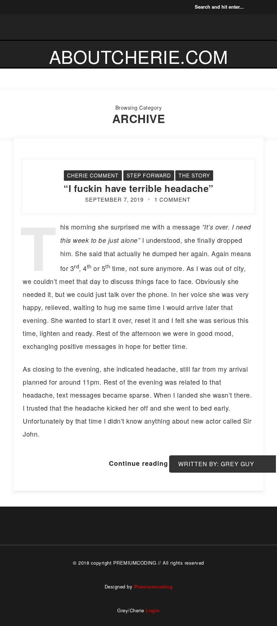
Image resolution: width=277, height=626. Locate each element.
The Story (194, 175)
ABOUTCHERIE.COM (138, 56)
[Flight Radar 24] (58, 7)
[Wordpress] (47, 7)
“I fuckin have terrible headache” (138, 188)
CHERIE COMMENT (93, 175)
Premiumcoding (153, 586)
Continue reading (138, 463)
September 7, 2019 (114, 199)
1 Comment (172, 199)
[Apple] (13, 7)
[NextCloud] (36, 7)
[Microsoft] (24, 7)
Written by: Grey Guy (216, 464)
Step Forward (149, 175)
